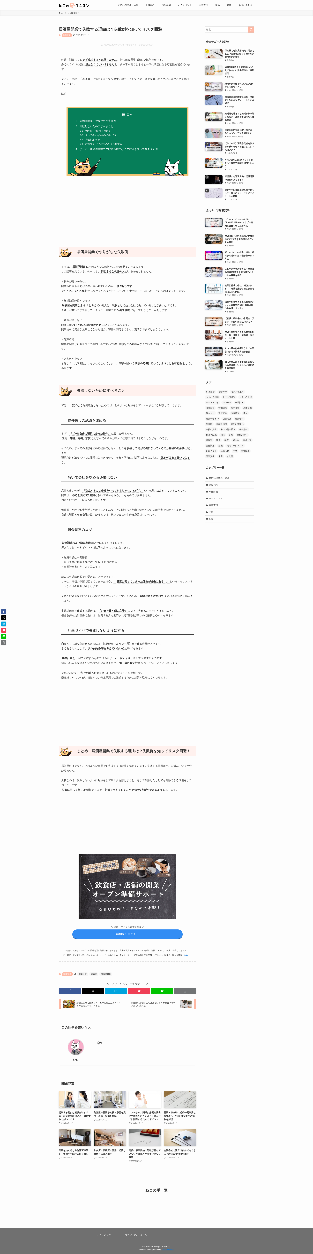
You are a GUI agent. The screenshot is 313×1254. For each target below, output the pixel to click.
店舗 (245, 413)
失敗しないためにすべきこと (96, 126)
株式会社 (243, 429)
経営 (231, 435)
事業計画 (83, 974)
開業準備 (245, 451)
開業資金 (210, 456)
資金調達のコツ (93, 139)
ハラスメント (212, 402)
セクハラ (223, 392)
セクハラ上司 (237, 392)
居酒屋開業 (106, 974)
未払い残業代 (237, 424)
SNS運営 (210, 392)
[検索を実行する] (251, 29)
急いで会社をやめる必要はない (101, 135)
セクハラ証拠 (245, 397)
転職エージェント (235, 445)
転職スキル (211, 451)
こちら (185, 955)
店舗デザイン (212, 418)
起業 (220, 445)
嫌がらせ (210, 413)
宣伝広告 (222, 413)
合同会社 (235, 408)
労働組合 (222, 408)
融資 (226, 440)
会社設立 (210, 408)
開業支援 (66, 35)
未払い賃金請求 (228, 429)
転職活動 (225, 451)
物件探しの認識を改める (98, 130)
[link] (99, 1043)
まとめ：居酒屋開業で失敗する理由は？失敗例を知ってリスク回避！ (120, 149)
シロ (76, 1059)
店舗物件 (239, 418)
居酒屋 (94, 974)
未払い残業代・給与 (219, 478)
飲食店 (230, 456)
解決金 (236, 440)
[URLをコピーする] (185, 991)
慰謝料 (209, 424)
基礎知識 (247, 408)
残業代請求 (211, 435)
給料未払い (242, 435)
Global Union (168, 1250)
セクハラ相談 (212, 397)
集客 (220, 456)
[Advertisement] (127, 209)
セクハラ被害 (229, 397)
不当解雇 (213, 491)
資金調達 (210, 445)
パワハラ (227, 402)
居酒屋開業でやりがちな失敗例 (98, 121)
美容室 (209, 440)
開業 (235, 451)
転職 (211, 519)
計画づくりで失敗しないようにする (103, 144)
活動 (211, 512)
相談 (223, 435)
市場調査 (235, 413)
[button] (70, 991)
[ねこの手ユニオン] (74, 5)
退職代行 (213, 485)
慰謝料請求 (221, 424)
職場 (218, 440)
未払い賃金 (211, 429)
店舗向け (227, 418)
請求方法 (247, 440)
